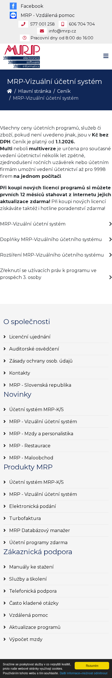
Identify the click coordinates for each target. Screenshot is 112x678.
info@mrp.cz (62, 31)
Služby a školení (27, 579)
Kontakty (19, 373)
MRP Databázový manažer (39, 530)
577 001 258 (42, 24)
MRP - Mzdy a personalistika (40, 433)
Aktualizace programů (34, 627)
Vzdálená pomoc (28, 615)
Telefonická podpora (32, 591)
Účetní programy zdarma (37, 542)
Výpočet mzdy (25, 639)
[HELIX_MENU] (106, 56)
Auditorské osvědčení (33, 349)
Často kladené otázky (33, 603)
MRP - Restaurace (29, 445)
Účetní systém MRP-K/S (36, 409)
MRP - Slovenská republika (39, 385)
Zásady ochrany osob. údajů (40, 361)
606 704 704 (82, 24)
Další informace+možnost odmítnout (83, 673)
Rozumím (92, 665)
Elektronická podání (32, 506)
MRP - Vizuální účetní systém (42, 421)
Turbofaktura (24, 518)
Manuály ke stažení (31, 567)
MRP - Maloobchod (30, 458)
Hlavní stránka (34, 91)
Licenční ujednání (29, 337)
